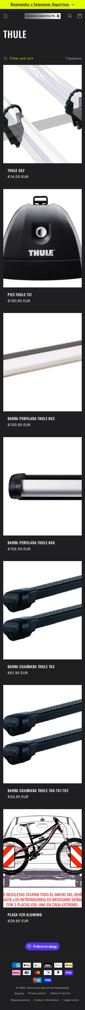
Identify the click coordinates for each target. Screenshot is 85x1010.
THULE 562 (16, 170)
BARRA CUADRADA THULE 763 (31, 666)
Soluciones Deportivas (40, 987)
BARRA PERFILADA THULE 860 (31, 543)
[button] (5, 16)
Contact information (46, 1000)
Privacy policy (37, 993)
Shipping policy (20, 1000)
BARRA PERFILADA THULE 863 (31, 418)
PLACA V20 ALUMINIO (25, 915)
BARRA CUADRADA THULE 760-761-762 (38, 790)
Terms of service (60, 993)
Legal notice (71, 1000)
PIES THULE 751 (20, 294)
